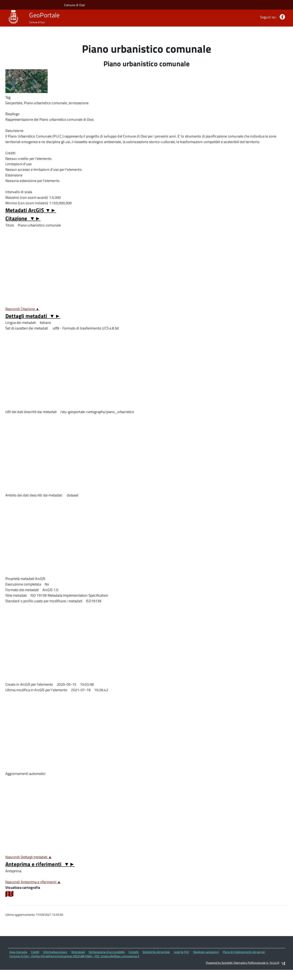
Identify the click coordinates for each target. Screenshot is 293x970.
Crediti (35, 952)
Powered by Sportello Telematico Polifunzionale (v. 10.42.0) (242, 962)
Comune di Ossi (74, 5)
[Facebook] (281, 17)
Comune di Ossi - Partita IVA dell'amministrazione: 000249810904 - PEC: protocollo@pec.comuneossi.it (74, 956)
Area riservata (18, 952)
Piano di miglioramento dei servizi (244, 952)
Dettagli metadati (32, 316)
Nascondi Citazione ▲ (22, 308)
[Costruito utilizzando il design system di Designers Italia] (283, 964)
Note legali (78, 952)
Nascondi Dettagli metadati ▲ (28, 857)
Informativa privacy (55, 952)
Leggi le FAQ (181, 952)
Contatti (134, 952)
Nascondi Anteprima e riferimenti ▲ (33, 882)
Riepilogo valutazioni (206, 952)
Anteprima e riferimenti (40, 864)
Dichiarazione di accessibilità (107, 952)
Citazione (22, 218)
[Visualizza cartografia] (9, 895)
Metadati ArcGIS (30, 210)
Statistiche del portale (156, 952)
